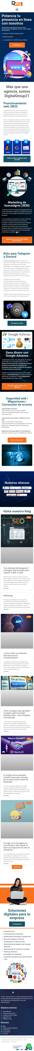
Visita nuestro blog (17, 511)
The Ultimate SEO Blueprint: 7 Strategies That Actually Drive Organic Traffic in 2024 (16, 570)
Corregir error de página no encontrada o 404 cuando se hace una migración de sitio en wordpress (16, 846)
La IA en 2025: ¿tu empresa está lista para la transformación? (15, 655)
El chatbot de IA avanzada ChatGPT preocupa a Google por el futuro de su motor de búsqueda (15, 778)
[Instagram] (26, 1048)
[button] (17, 9)
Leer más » (6, 588)
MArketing (8, 595)
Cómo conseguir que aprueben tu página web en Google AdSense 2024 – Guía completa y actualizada (16, 714)
